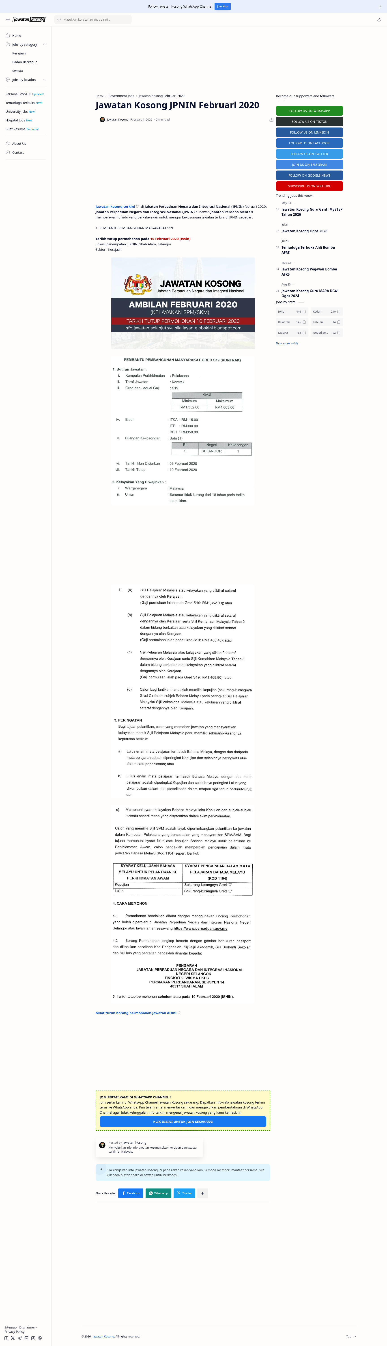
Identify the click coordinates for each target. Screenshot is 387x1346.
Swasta (17, 71)
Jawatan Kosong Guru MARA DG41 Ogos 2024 (310, 293)
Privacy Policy (14, 1331)
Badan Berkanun (24, 62)
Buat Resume (16, 129)
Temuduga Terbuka (20, 103)
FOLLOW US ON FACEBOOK (309, 143)
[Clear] (127, 19)
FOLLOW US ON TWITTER (309, 154)
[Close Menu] (380, 6)
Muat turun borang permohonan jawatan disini (136, 1013)
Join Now (222, 6)
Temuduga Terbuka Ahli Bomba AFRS (308, 250)
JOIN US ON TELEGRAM (309, 164)
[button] (379, 19)
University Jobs (17, 111)
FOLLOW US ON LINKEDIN (309, 132)
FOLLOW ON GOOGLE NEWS (309, 175)
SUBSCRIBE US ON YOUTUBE (309, 186)
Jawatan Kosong (103, 1336)
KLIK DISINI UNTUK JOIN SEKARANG (183, 1121)
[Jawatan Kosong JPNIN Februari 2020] (183, 303)
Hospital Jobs (15, 120)
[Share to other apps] (202, 1193)
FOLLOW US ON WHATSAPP (309, 111)
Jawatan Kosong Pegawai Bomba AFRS (309, 272)
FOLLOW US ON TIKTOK (309, 121)
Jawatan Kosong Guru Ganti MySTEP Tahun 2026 (312, 212)
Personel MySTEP (18, 94)
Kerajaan (19, 53)
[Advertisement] (25, 229)
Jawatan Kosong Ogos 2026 (304, 231)
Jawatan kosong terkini (115, 206)
